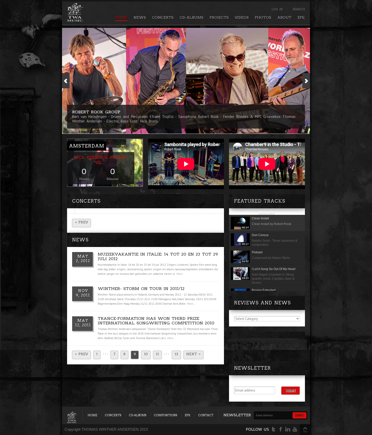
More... (180, 274)
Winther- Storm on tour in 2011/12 (141, 288)
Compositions (165, 415)
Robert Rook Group (96, 112)
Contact (205, 415)
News (140, 17)
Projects (219, 17)
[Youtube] (294, 429)
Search (299, 9)
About (284, 17)
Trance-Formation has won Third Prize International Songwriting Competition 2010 (156, 320)
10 (146, 354)
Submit (290, 390)
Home (121, 17)
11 (157, 354)
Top (305, 431)
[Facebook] (280, 429)
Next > (193, 354)
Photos (263, 17)
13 (176, 354)
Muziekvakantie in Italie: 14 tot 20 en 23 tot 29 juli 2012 (158, 256)
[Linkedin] (287, 429)
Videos (242, 17)
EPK (301, 17)
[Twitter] (273, 429)
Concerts (163, 17)
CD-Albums (191, 17)
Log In (277, 9)
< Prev (81, 222)
